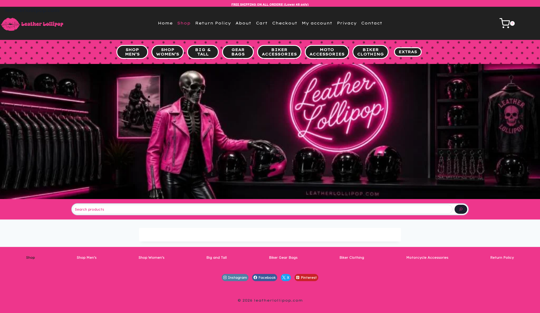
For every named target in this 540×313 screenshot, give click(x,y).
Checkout (284, 23)
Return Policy (213, 23)
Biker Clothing (351, 257)
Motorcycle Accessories (427, 257)
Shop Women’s (151, 257)
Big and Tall (216, 257)
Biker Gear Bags (283, 257)
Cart (261, 23)
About (243, 23)
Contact (371, 23)
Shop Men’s (86, 257)
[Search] (461, 209)
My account (317, 23)
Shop (183, 23)
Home (165, 23)
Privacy (347, 23)
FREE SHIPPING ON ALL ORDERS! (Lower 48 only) (270, 4)
